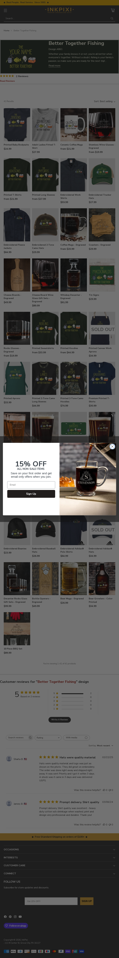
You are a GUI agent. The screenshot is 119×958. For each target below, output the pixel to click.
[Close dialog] (112, 446)
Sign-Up (31, 493)
